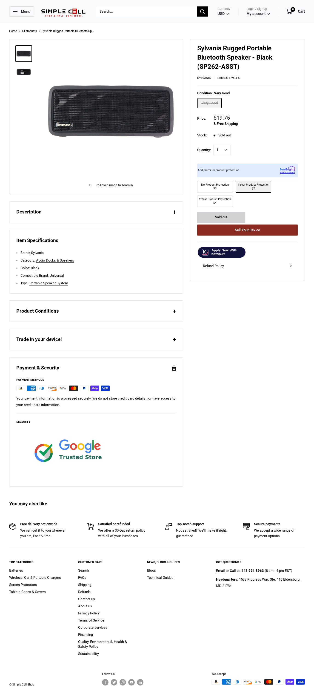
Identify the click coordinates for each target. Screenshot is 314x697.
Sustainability (88, 654)
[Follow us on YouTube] (131, 682)
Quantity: (204, 150)
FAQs (82, 578)
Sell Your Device (247, 230)
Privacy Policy (89, 613)
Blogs (151, 570)
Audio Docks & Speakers (55, 260)
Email (220, 571)
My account (256, 14)
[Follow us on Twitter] (114, 682)
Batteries (16, 570)
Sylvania (204, 78)
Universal (57, 276)
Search (83, 570)
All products (29, 31)
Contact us (86, 599)
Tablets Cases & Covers (27, 592)
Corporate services (92, 627)
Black (35, 268)
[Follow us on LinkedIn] (140, 682)
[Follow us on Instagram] (123, 682)
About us (85, 606)
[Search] (202, 11)
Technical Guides (160, 578)
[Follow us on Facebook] (105, 682)
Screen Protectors (23, 585)
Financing (85, 635)
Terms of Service (91, 620)
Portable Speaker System (48, 283)
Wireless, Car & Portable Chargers (35, 578)
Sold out (221, 217)
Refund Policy (213, 266)
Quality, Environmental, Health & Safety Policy (102, 644)
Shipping (84, 585)
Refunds (84, 592)
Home (13, 31)
